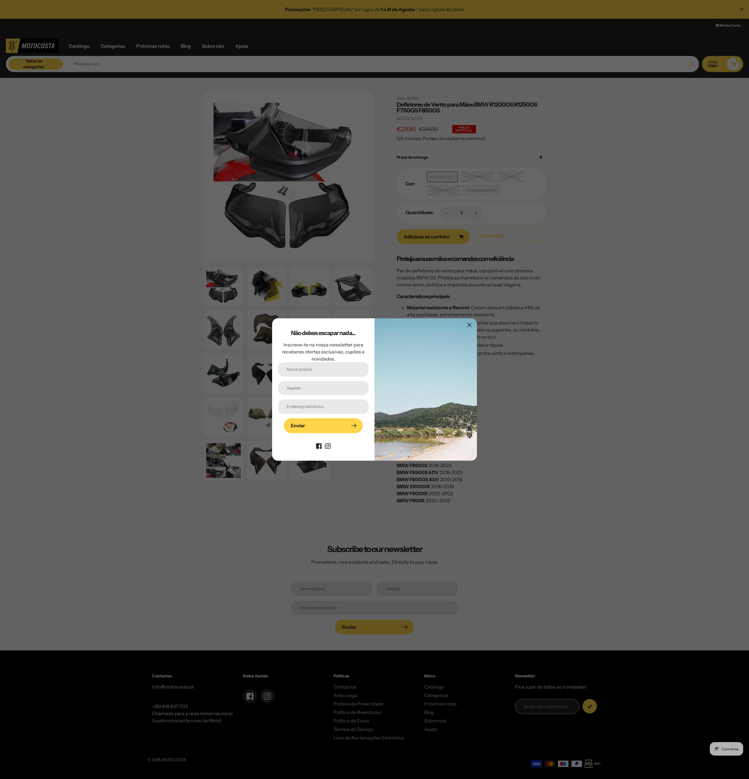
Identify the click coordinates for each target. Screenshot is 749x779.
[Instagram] (328, 445)
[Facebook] (319, 445)
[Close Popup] (469, 325)
